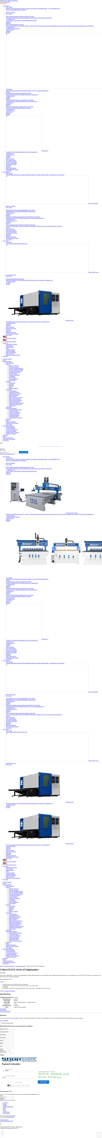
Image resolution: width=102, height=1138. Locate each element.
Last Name (3, 1037)
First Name (3, 1034)
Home (1, 966)
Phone (2, 1043)
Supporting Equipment (9, 966)
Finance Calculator (5, 1011)
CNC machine (14, 1018)
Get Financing (3, 1010)
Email (1, 1040)
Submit (2, 1055)
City (1, 1046)
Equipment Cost (4, 1029)
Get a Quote (3, 1008)
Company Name (4, 1031)
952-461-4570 (3, 3)
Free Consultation (4, 1020)
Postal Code (3, 1052)
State (1, 1049)
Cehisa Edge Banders (20, 966)
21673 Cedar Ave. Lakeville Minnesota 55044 (6, 1120)
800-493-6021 (12, 1116)
